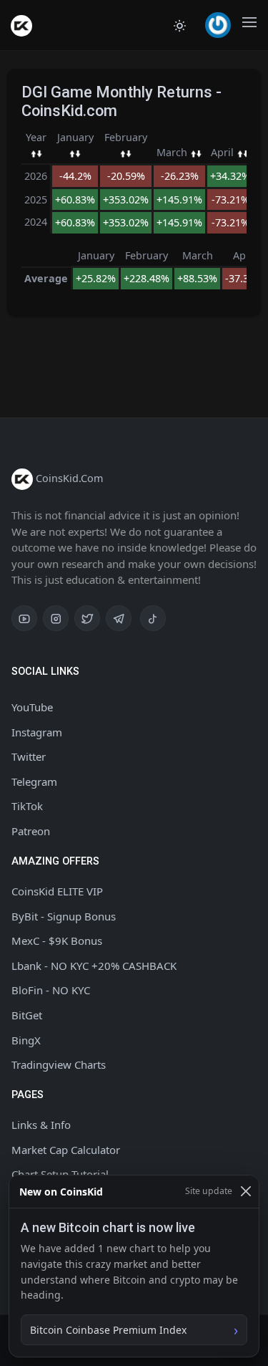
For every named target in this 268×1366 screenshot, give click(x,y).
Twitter (28, 756)
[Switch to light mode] (179, 25)
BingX (26, 1040)
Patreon (30, 831)
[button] (218, 25)
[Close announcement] (245, 1191)
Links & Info (41, 1124)
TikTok (27, 806)
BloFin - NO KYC (50, 990)
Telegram (34, 781)
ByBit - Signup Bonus (63, 916)
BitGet (26, 1015)
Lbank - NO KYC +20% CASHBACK (94, 965)
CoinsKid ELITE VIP (57, 891)
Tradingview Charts (58, 1064)
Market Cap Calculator (65, 1150)
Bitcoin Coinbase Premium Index (108, 1330)
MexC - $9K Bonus (56, 940)
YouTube (32, 707)
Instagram (36, 732)
